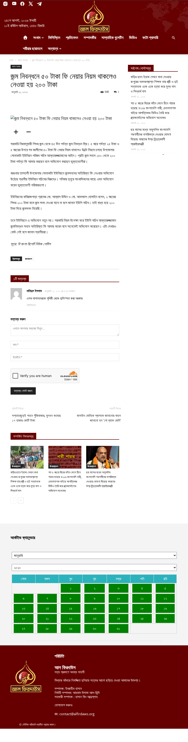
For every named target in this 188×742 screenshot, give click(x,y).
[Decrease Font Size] (30, 131)
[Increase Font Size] (17, 131)
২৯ (70, 628)
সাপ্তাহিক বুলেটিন (113, 37)
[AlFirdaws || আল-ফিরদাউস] (94, 16)
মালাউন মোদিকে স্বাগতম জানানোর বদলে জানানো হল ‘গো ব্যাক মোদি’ (99, 418)
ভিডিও (133, 37)
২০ (23, 618)
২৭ (23, 628)
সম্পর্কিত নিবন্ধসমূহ (23, 436)
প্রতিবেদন (72, 37)
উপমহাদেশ (16, 466)
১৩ (23, 608)
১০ (118, 598)
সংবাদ (36, 37)
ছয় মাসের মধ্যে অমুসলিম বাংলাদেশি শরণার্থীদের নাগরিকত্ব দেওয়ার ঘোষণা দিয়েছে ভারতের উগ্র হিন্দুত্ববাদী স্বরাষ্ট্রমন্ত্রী (151, 137)
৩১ (118, 628)
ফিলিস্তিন (54, 37)
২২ (70, 618)
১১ (142, 598)
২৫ (142, 618)
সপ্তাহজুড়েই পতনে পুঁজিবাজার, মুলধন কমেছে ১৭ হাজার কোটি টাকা (36, 418)
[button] (173, 37)
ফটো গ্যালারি (150, 37)
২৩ (94, 618)
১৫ (70, 608)
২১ (47, 618)
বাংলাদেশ (28, 258)
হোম (11, 60)
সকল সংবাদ (23, 60)
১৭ (118, 608)
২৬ (165, 618)
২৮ (47, 628)
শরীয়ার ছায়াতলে (32, 48)
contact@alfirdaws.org (76, 714)
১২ (165, 598)
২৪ (118, 618)
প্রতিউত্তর (31, 305)
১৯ (165, 608)
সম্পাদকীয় (90, 37)
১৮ (142, 608)
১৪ (47, 608)
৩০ (95, 628)
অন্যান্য (53, 48)
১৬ (94, 608)
